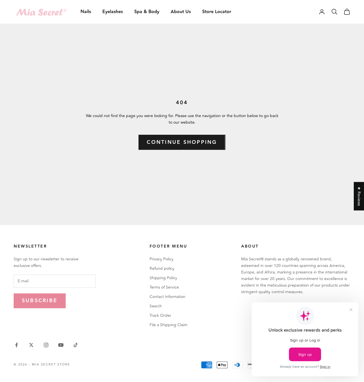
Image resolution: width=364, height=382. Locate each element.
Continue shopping (182, 142)
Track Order (160, 315)
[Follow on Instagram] (46, 345)
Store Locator (216, 11)
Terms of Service (164, 287)
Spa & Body (146, 11)
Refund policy (162, 268)
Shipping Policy (163, 278)
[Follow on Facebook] (16, 345)
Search (156, 306)
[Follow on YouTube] (61, 345)
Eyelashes (112, 11)
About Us (181, 11)
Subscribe (39, 301)
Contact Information (167, 297)
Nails (85, 11)
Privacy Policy (161, 259)
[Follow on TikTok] (75, 345)
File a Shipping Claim (168, 325)
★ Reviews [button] (359, 196)
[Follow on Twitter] (31, 345)
